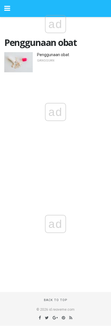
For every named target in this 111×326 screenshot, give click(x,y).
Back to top (55, 300)
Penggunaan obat (53, 54)
